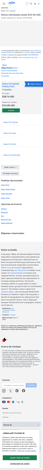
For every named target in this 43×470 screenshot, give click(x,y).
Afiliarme (5, 417)
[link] (35, 4)
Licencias (5, 76)
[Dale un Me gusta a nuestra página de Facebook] (24, 390)
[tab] (21, 65)
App (2, 216)
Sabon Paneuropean (8, 189)
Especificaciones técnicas (12, 73)
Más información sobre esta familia (19, 58)
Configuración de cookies (20, 464)
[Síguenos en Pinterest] (17, 390)
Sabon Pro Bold (9, 144)
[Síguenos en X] (11, 390)
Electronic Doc (6, 219)
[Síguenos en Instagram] (4, 390)
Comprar (11, 110)
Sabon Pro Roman (10, 122)
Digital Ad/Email (6, 223)
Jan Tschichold (36, 51)
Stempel (17, 267)
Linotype (12, 11)
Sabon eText (5, 198)
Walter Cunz (6, 267)
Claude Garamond (7, 52)
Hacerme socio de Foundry (11, 413)
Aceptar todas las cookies (20, 458)
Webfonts (4, 212)
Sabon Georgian (6, 194)
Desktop (4, 209)
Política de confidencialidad (26, 451)
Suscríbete (31, 385)
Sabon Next (5, 185)
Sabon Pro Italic (9, 133)
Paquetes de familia (9, 67)
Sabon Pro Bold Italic (11, 155)
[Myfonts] (11, 4)
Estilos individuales (9, 70)
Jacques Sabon (7, 291)
